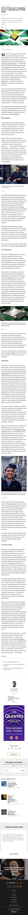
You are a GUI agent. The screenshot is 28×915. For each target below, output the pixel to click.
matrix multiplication (20, 246)
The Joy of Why (12, 781)
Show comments (14, 854)
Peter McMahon (12, 353)
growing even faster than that (8, 63)
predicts (7, 67)
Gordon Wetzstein (5, 157)
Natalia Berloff (15, 114)
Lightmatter (4, 81)
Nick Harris (14, 77)
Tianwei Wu (11, 504)
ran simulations (20, 639)
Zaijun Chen (16, 379)
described (9, 278)
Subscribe (23, 770)
